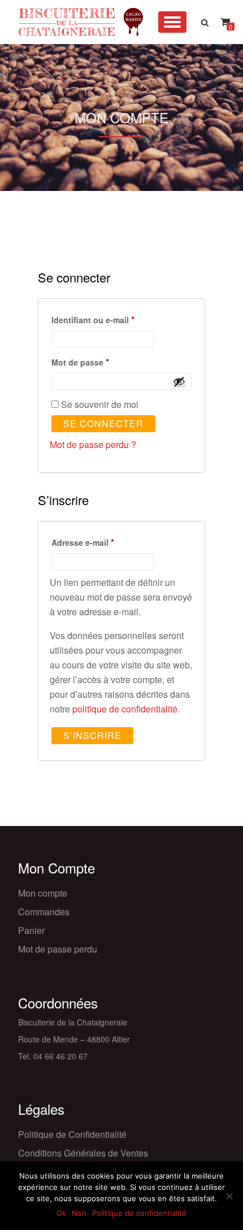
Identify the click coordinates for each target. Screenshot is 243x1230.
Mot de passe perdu (57, 948)
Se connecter (103, 423)
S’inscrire (92, 735)
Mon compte (42, 892)
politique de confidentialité (124, 708)
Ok (61, 1213)
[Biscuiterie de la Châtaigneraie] (75, 22)
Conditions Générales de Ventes (83, 1152)
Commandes (44, 911)
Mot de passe (102, 361)
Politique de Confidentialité (72, 1134)
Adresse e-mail (104, 541)
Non (79, 1213)
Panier (31, 930)
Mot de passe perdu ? (93, 444)
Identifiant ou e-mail (114, 319)
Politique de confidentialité (139, 1213)
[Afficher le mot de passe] (179, 381)
